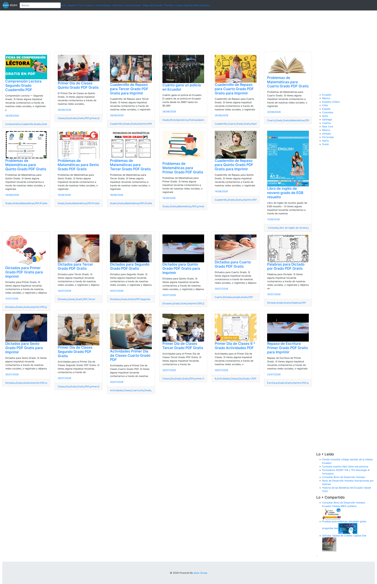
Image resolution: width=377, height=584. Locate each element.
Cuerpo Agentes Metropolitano (192, 5)
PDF (87, 118)
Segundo (145, 299)
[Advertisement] (88, 31)
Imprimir (142, 123)
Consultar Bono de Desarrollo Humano (343, 477)
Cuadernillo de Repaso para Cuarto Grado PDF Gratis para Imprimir (234, 88)
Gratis (45, 124)
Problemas (46, 203)
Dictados (10, 306)
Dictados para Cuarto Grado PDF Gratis (233, 264)
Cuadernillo (27, 124)
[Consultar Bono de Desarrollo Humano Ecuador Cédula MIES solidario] (331, 513)
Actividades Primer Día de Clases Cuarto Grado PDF (130, 355)
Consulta (272, 227)
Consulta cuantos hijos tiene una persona (345, 466)
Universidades (103, 5)
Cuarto (232, 123)
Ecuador (89, 5)
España (326, 108)
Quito (325, 115)
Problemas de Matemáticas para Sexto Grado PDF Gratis (78, 164)
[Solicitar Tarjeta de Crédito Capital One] (329, 544)
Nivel (173, 119)
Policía (192, 119)
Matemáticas (297, 120)
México (326, 98)
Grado (37, 124)
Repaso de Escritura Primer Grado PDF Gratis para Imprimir (287, 347)
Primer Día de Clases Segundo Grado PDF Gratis (75, 351)
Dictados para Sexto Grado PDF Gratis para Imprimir (24, 347)
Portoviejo (328, 137)
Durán (325, 144)
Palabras (296, 302)
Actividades (116, 390)
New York (327, 126)
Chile (325, 105)
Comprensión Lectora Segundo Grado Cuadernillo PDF (23, 85)
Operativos (182, 119)
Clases (61, 118)
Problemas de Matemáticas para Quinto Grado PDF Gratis (25, 164)
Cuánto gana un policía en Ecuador (181, 87)
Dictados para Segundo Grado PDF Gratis (129, 266)
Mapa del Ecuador (153, 5)
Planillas (169, 5)
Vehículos (117, 5)
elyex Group (200, 572)
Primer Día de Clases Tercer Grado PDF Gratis (182, 345)
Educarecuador (132, 5)
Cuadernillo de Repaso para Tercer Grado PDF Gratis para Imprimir (129, 88)
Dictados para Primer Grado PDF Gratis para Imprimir (24, 272)
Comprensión (12, 124)
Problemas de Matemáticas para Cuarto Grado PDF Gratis (288, 82)
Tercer (91, 299)
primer (93, 118)
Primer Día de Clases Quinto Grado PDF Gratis (78, 85)
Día (67, 118)
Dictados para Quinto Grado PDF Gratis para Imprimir (181, 268)
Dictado (271, 302)
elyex (13, 5)
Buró (64, 5)
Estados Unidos (331, 101)
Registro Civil (75, 5)
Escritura (272, 382)
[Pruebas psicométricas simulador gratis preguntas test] (347, 528)
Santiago (327, 119)
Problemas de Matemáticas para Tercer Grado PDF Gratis (130, 164)
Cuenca (326, 123)
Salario (201, 119)
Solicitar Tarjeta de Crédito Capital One (344, 535)
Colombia (327, 112)
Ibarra (325, 140)
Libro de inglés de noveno (292, 227)
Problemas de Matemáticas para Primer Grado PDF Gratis (182, 167)
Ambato (326, 133)
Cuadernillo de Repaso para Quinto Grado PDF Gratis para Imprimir (234, 164)
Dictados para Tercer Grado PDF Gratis (75, 266)
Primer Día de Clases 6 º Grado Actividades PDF (235, 345)
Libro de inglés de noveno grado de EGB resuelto (285, 192)
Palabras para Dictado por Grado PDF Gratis (285, 266)
